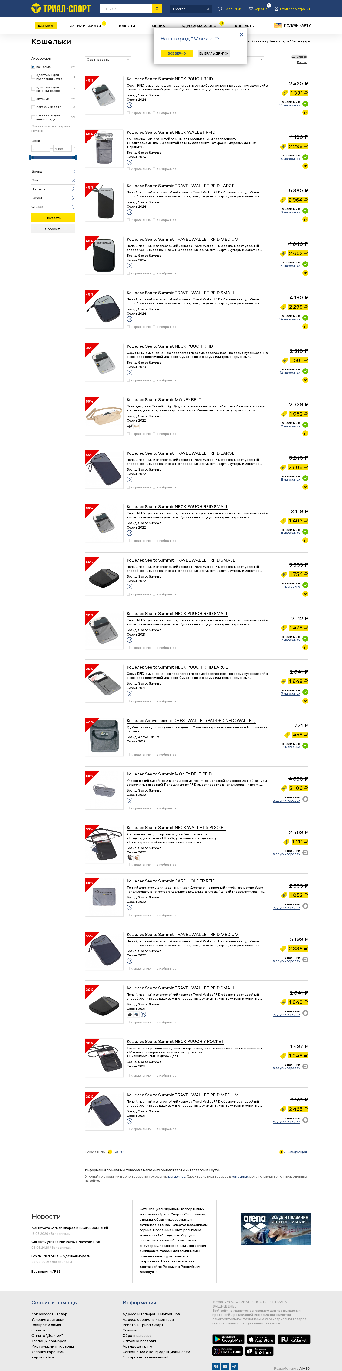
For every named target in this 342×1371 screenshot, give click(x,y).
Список (301, 57)
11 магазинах (290, 479)
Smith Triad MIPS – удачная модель (60, 1255)
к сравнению (141, 112)
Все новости (41, 1271)
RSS (57, 1271)
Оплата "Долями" (47, 1335)
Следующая (297, 1152)
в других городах (286, 800)
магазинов (176, 1176)
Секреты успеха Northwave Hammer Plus (65, 1241)
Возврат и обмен (46, 1325)
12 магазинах (290, 372)
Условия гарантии (47, 1352)
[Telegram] (234, 1366)
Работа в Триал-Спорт (143, 1325)
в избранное (167, 112)
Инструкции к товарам (52, 1346)
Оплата (38, 1330)
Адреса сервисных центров (148, 1319)
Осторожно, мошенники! (145, 1357)
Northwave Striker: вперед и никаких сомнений (69, 1227)
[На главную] (61, 8)
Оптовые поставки (140, 1341)
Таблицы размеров (48, 1341)
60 (116, 1152)
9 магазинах (290, 212)
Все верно (177, 53)
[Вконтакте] (216, 1366)
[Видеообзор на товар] (129, 105)
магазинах (240, 1176)
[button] (108, 59)
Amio (305, 1368)
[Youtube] (225, 1366)
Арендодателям (137, 1346)
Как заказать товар (49, 1314)
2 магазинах (290, 426)
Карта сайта (42, 1357)
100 (122, 1152)
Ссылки (130, 1330)
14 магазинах (289, 105)
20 (110, 1152)
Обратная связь (137, 1335)
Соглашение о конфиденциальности (156, 1352)
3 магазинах (290, 693)
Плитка (302, 62)
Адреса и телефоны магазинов (151, 1314)
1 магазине (291, 586)
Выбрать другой (214, 53)
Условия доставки (47, 1319)
